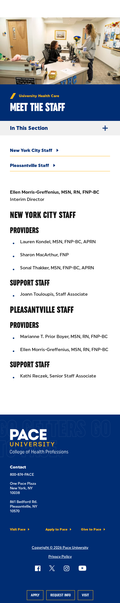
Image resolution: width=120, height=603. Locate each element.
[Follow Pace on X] (52, 568)
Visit (85, 595)
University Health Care (39, 96)
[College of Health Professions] (39, 442)
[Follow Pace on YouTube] (82, 568)
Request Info (60, 595)
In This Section (29, 128)
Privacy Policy (60, 557)
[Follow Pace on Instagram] (66, 568)
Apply (35, 595)
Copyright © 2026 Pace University (60, 548)
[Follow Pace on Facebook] (37, 568)
